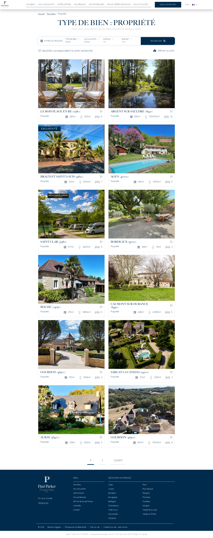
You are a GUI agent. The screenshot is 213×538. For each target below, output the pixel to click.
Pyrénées (146, 502)
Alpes (110, 485)
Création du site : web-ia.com (116, 527)
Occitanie (112, 518)
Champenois (113, 506)
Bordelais (112, 493)
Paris (145, 485)
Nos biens (30, 5)
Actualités (77, 506)
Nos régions (80, 5)
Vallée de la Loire (150, 510)
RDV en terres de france (119, 5)
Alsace (111, 489)
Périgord (146, 493)
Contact (76, 510)
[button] (195, 4)
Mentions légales (54, 527)
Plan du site (94, 527)
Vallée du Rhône (149, 514)
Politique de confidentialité (75, 527)
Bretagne (112, 502)
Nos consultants (46, 5)
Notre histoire (64, 5)
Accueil (41, 14)
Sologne (146, 506)
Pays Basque (148, 489)
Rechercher (156, 41)
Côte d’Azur (113, 510)
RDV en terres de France (83, 502)
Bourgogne (112, 497)
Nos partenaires (96, 5)
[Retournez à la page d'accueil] (5, 5)
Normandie (113, 514)
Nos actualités (141, 5)
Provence (146, 497)
